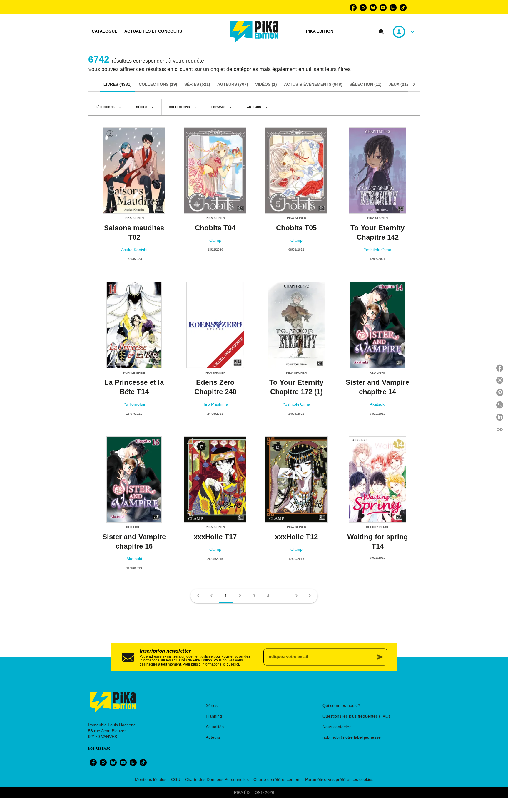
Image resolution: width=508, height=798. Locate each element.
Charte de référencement (276, 779)
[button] (108, 107)
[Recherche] (381, 31)
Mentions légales (150, 779)
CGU (175, 779)
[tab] (104, 31)
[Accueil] (254, 32)
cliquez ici (231, 664)
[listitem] (353, 8)
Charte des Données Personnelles (217, 779)
